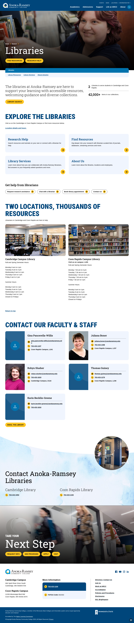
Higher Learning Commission (24, 616)
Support (99, 7)
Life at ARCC (111, 7)
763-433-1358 (100, 345)
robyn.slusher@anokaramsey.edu (44, 374)
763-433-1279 (100, 377)
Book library (74, 192)
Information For (124, 3)
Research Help (34, 61)
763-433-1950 (14, 495)
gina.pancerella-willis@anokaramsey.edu (46, 342)
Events (101, 3)
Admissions (88, 7)
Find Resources (14, 61)
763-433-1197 (36, 346)
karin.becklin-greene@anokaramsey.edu (46, 404)
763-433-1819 (36, 377)
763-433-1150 (69, 495)
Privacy (51, 619)
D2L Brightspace (101, 599)
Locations (114, 3)
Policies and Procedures (104, 593)
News (107, 3)
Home (7, 43)
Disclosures (99, 596)
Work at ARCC (100, 586)
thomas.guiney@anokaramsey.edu (108, 374)
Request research (18, 192)
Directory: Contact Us (103, 580)
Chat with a (47, 192)
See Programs (31, 554)
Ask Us (98, 583)
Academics (75, 7)
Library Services (29, 75)
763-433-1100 (53, 586)
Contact (97, 192)
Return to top (10, 311)
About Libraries (43, 75)
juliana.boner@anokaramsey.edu (107, 341)
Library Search (14, 102)
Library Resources (14, 75)
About (122, 7)
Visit (56, 554)
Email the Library (15, 425)
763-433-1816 (36, 407)
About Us (78, 161)
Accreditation (100, 590)
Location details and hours (16, 128)
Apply (46, 554)
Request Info (13, 554)
